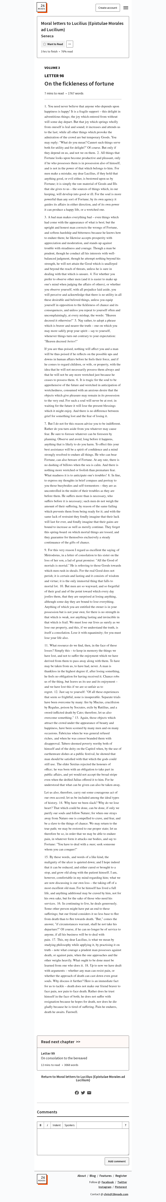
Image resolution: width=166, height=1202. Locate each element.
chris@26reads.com (116, 1194)
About (81, 1176)
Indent (57, 1125)
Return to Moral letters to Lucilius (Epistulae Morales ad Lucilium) (83, 1078)
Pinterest (121, 1187)
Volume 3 (52, 68)
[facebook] (77, 1092)
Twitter (122, 1182)
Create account (107, 8)
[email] (89, 1092)
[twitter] (83, 1092)
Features (105, 1176)
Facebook (108, 1182)
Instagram (105, 1187)
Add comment (117, 1161)
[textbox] (83, 1142)
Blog (92, 1176)
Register (121, 1176)
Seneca (47, 35)
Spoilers (70, 1125)
